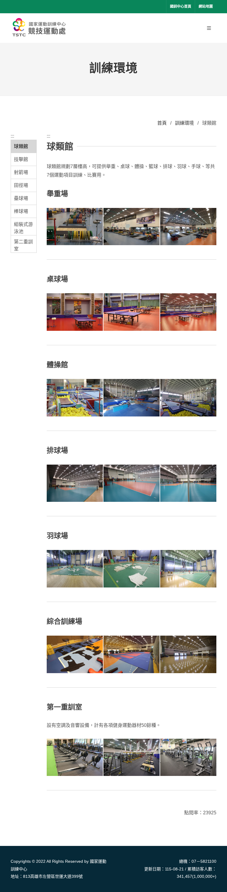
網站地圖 (206, 6)
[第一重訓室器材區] (188, 758)
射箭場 (21, 172)
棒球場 (21, 211)
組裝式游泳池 (23, 228)
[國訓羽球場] (188, 569)
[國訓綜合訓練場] (188, 655)
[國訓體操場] (188, 398)
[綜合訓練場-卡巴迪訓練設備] (131, 655)
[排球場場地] (74, 484)
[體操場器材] (74, 398)
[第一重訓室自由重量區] (131, 758)
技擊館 (21, 159)
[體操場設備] (131, 398)
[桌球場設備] (131, 312)
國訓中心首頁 (180, 6)
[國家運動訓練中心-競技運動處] (40, 28)
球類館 (21, 146)
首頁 (162, 123)
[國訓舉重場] (188, 227)
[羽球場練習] (74, 569)
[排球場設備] (131, 484)
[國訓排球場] (188, 484)
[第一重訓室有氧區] (74, 758)
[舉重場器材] (74, 227)
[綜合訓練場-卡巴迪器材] (74, 655)
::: (12, 136)
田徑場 (21, 185)
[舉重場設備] (131, 227)
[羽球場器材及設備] (131, 569)
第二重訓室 (23, 245)
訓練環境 (184, 123)
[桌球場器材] (74, 312)
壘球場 (21, 198)
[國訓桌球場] (188, 312)
